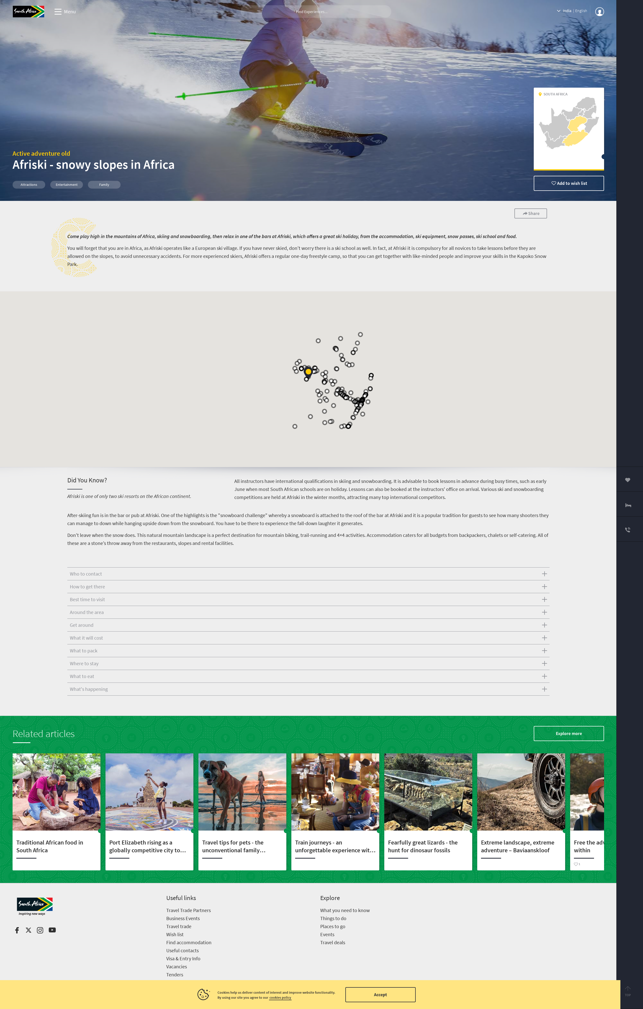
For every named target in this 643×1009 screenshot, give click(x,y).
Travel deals (332, 942)
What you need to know (345, 910)
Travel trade (178, 926)
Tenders (174, 974)
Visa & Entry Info (183, 958)
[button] (367, 401)
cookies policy (280, 997)
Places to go (332, 926)
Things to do (333, 918)
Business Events (183, 918)
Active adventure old (41, 153)
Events (327, 934)
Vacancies (176, 966)
